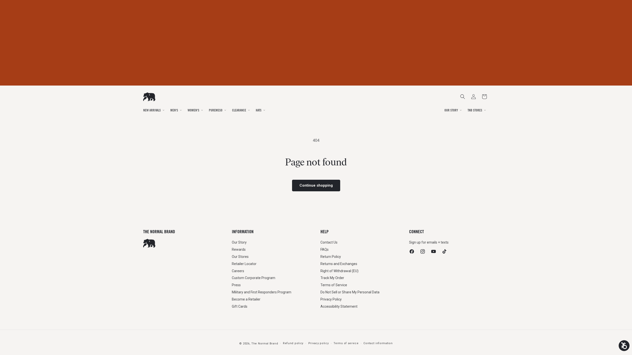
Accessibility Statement (338, 306)
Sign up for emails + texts (429, 242)
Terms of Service (333, 285)
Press (236, 285)
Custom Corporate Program (253, 278)
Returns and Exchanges (338, 264)
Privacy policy (318, 343)
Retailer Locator (244, 264)
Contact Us (328, 242)
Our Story (239, 242)
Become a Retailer (246, 299)
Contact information (378, 343)
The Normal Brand (264, 343)
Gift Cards (239, 306)
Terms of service (346, 343)
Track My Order (332, 278)
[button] (484, 96)
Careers (238, 271)
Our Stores (240, 257)
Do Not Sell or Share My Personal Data (349, 292)
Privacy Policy (331, 299)
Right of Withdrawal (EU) (339, 271)
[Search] (462, 96)
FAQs (324, 249)
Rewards (239, 249)
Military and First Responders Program (261, 292)
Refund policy (293, 343)
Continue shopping (316, 185)
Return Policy (330, 257)
